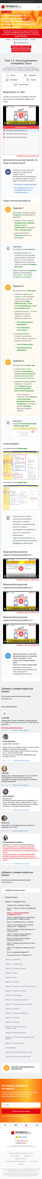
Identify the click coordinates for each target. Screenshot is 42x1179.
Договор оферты (15, 1156)
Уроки (13, 75)
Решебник (17, 543)
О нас (10, 1)
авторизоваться (6, 698)
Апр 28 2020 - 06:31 (8, 863)
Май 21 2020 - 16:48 (8, 810)
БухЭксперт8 (29, 1)
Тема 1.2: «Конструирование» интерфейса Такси (18, 913)
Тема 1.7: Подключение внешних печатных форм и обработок (19, 934)
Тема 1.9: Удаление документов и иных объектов (21, 944)
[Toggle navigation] (38, 7)
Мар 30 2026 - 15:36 (7, 730)
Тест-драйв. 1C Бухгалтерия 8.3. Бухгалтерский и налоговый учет (19, 68)
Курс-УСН (23, 36)
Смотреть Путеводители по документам (22, 1068)
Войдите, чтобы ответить (21, 730)
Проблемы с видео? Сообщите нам (28, 156)
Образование (27, 1156)
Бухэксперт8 (23, 84)
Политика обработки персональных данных (21, 1153)
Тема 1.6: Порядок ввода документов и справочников (21, 930)
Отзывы (33, 39)
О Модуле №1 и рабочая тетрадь (18, 905)
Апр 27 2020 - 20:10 (7, 830)
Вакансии (21, 1164)
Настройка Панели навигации (25, 184)
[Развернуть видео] (36, 123)
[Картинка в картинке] (33, 123)
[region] (21, 134)
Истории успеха (17, 1)
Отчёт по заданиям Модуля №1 (18, 952)
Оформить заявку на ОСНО (21, 47)
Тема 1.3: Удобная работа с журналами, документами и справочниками (21, 918)
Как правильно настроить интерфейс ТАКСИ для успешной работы (24, 190)
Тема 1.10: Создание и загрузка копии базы (20, 948)
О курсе (7, 39)
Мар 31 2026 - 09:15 (8, 760)
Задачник (32, 75)
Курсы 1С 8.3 (10, 67)
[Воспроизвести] (5, 123)
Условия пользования (21, 1158)
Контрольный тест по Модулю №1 (19, 955)
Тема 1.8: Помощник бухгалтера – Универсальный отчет (19, 939)
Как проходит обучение (20, 39)
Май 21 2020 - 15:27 (7, 785)
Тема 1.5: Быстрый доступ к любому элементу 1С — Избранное (20, 925)
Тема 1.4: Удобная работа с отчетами (20, 922)
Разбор (33, 80)
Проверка (14, 80)
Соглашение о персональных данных (15, 1161)
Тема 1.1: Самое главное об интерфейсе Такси (21, 909)
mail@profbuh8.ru (21, 1143)
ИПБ (24, 1)
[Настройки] (30, 123)
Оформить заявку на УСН (21, 50)
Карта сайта (33, 1161)
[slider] (15, 123)
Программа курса (22, 43)
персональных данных (32, 1116)
